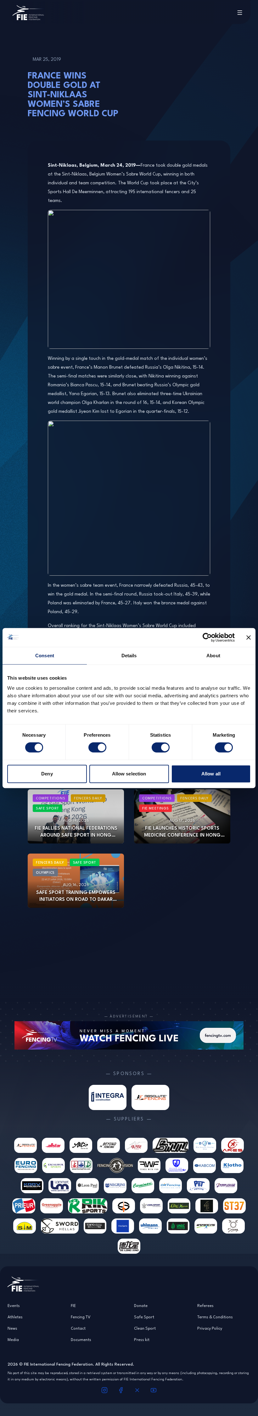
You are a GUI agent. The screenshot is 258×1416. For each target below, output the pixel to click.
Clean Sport (145, 1328)
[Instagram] (104, 1390)
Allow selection (129, 773)
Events (14, 1305)
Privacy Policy (209, 1328)
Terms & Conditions (215, 1316)
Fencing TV (81, 1316)
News (12, 1328)
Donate (141, 1305)
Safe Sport (144, 1316)
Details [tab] (129, 655)
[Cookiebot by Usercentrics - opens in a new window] (207, 637)
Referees (205, 1305)
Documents (81, 1339)
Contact (78, 1328)
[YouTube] (153, 1390)
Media (13, 1339)
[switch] (97, 747)
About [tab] (213, 655)
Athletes (15, 1316)
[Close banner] (248, 637)
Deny (47, 773)
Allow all (211, 773)
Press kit (141, 1339)
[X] (137, 1390)
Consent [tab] (44, 655)
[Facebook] (121, 1390)
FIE (73, 1305)
